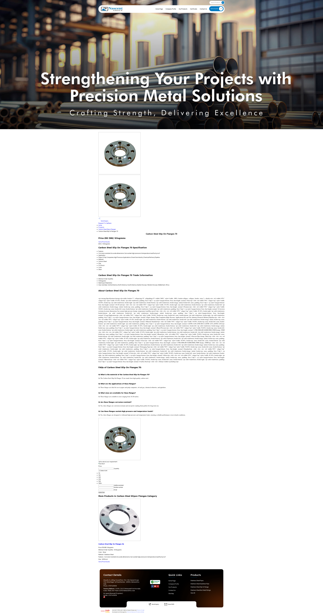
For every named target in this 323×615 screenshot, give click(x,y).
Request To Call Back (104, 223)
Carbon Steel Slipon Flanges (107, 229)
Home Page (159, 9)
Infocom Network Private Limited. (135, 612)
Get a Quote (214, 9)
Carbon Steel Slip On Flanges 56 (111, 544)
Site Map (171, 593)
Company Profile (171, 9)
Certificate (193, 9)
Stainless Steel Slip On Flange (200, 587)
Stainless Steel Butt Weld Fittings (201, 590)
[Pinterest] (157, 587)
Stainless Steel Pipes (197, 580)
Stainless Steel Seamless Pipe (200, 584)
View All (193, 593)
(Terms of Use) (140, 610)
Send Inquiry (104, 221)
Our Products (183, 9)
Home (100, 225)
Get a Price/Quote (104, 242)
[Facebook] (152, 587)
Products (101, 227)
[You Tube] (155, 587)
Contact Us (203, 9)
